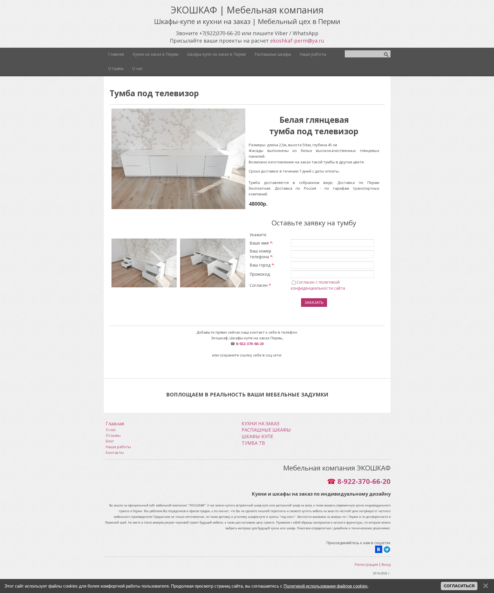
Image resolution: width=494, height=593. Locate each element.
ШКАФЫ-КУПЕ (257, 436)
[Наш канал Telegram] (387, 549)
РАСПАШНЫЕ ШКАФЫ (266, 430)
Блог (110, 441)
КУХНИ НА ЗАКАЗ (260, 423)
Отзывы (113, 435)
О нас (111, 429)
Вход (386, 564)
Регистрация (366, 564)
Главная (115, 423)
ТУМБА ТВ (253, 443)
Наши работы (118, 446)
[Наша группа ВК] (378, 549)
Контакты (115, 452)
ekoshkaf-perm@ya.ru (297, 40)
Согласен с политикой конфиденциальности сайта (318, 285)
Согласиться (459, 586)
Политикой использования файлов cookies (326, 586)
